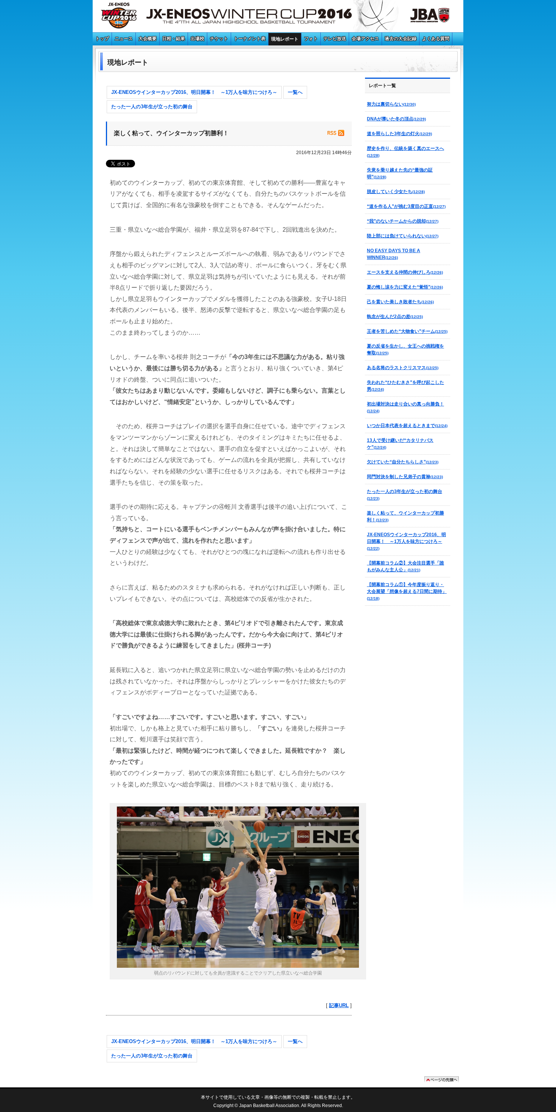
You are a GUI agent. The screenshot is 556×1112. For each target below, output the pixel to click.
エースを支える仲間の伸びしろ (405, 272)
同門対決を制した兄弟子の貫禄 (405, 476)
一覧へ (295, 92)
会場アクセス (365, 38)
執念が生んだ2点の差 (395, 316)
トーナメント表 (250, 38)
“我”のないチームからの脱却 (402, 221)
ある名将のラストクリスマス (402, 367)
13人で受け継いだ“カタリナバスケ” (400, 444)
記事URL (339, 1005)
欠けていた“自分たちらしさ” (402, 462)
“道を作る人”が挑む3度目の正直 (406, 206)
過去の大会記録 (400, 38)
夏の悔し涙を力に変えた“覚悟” (405, 287)
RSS (336, 133)
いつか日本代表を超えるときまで (407, 425)
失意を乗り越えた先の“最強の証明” (400, 173)
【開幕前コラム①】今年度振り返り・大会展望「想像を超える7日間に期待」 (407, 591)
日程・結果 (173, 38)
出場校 (197, 38)
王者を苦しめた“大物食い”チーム (407, 331)
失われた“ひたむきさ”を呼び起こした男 (405, 386)
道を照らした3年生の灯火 (399, 133)
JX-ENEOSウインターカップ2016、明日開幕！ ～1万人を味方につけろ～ (194, 92)
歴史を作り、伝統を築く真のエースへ (405, 152)
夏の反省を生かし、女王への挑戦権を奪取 (405, 349)
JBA (421, 17)
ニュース (124, 38)
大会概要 (147, 38)
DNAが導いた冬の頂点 (396, 119)
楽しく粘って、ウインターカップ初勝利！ (405, 516)
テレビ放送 (334, 38)
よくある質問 (435, 38)
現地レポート (284, 39)
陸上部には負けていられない (402, 236)
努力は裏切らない (391, 104)
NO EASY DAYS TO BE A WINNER (393, 254)
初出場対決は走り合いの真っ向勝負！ (405, 407)
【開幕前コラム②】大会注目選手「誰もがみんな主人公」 (405, 566)
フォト (311, 38)
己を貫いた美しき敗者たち (400, 301)
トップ (102, 38)
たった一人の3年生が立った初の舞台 (152, 106)
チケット (219, 38)
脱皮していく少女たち (396, 191)
